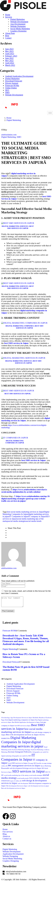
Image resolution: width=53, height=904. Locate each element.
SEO (7, 90)
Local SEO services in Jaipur (18, 763)
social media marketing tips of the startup (16, 775)
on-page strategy (47, 763)
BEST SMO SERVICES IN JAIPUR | (18, 394)
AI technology (5, 717)
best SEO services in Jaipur (23, 725)
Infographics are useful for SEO (21, 756)
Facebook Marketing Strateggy (21, 749)
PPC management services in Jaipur (24, 765)
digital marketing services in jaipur (22, 744)
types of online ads (15, 781)
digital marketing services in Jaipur (25, 419)
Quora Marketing (46, 766)
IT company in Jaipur (37, 516)
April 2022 (9, 63)
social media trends (33, 521)
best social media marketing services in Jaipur (25, 512)
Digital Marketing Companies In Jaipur (26, 513)
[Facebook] (6, 816)
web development (23, 783)
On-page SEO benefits (34, 763)
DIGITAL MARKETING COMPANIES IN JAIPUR (14, 442)
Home (8, 118)
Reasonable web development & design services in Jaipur (21, 768)
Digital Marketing (12, 78)
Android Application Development (19, 76)
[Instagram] (13, 816)
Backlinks (35, 717)
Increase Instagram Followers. (20, 752)
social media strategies (17, 521)
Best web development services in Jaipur (22, 734)
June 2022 (9, 58)
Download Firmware (13, 81)
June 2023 (9, 49)
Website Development (14, 95)
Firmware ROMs (12, 85)
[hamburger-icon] (50, 113)
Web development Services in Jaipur (17, 786)
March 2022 (10, 65)
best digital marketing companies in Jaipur (20, 720)
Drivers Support (11, 83)
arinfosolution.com (8, 135)
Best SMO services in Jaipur (23, 726)
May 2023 (9, 51)
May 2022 (9, 60)
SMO (7, 92)
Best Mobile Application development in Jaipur (26, 722)
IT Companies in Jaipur (18, 516)
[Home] (17, 107)
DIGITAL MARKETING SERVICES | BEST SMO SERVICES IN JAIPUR (18, 227)
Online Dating (11, 88)
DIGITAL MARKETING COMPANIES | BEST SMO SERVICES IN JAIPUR (24, 327)
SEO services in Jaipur (28, 771)
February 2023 (11, 56)
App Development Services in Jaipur (21, 717)
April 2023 (9, 53)
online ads (4, 766)
